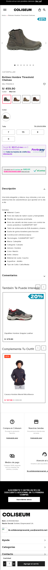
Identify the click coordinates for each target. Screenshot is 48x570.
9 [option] (8, 139)
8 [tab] (26, 344)
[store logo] (23, 10)
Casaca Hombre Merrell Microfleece (19, 394)
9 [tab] (29, 344)
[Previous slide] (2, 43)
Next (43, 287)
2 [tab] (7, 344)
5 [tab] (16, 344)
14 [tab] (44, 344)
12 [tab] (38, 344)
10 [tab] (32, 344)
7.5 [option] (23, 132)
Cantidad (7, 558)
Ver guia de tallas (40, 126)
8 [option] (37, 132)
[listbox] (24, 136)
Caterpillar (8, 72)
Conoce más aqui (25, 171)
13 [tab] (41, 344)
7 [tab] (23, 344)
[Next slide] (45, 43)
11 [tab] (35, 344)
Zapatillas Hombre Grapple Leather (18, 333)
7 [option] (8, 132)
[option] (7, 99)
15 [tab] (23, 405)
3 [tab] (10, 344)
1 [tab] (4, 344)
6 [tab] (20, 344)
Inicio (4, 15)
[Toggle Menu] (5, 9)
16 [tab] (26, 405)
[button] (44, 10)
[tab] (14, 65)
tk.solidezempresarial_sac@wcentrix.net (27, 530)
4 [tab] (13, 344)
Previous (38, 287)
